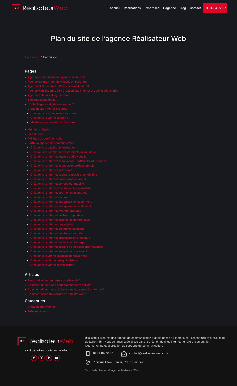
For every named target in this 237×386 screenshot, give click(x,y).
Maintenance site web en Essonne (52, 122)
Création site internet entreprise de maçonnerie (61, 201)
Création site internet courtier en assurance (58, 192)
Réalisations (132, 8)
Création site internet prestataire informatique (60, 237)
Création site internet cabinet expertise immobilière (63, 174)
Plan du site (35, 134)
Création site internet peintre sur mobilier (57, 233)
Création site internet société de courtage (57, 242)
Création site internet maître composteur (56, 215)
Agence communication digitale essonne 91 (56, 77)
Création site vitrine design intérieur (53, 260)
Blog (183, 8)
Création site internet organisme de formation (60, 219)
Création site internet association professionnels (62, 165)
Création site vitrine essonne (49, 117)
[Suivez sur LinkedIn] (49, 358)
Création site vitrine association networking (58, 255)
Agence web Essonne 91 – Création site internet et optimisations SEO (73, 90)
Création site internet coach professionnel (58, 179)
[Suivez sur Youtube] (57, 358)
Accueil (115, 8)
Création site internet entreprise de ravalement (60, 206)
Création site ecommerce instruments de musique (63, 152)
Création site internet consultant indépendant (60, 188)
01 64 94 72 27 (215, 8)
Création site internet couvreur (50, 197)
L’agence (169, 8)
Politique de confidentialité (45, 138)
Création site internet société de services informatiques (66, 246)
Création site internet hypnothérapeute (55, 210)
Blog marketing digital (42, 99)
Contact (195, 8)
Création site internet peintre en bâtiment (57, 228)
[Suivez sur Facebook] (34, 358)
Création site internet (41, 306)
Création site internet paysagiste (51, 224)
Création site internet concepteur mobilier (57, 183)
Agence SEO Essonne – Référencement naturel (58, 86)
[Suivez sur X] (41, 358)
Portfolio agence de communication (51, 143)
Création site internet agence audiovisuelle (58, 156)
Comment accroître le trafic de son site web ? (57, 294)
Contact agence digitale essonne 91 (51, 104)
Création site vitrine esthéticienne (52, 264)
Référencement (38, 311)
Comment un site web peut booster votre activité (59, 285)
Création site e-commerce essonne (53, 113)
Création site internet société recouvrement (58, 251)
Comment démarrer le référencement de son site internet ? (66, 289)
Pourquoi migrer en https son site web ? (54, 280)
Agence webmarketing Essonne (48, 95)
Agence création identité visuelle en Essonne (57, 81)
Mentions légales (39, 129)
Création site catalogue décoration (53, 147)
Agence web (32, 57)
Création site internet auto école (51, 170)
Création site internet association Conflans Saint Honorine (68, 161)
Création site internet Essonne (47, 108)
